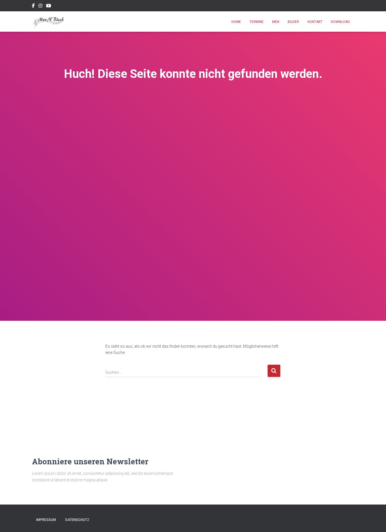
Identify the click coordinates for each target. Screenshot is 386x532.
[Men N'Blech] (48, 21)
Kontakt (314, 22)
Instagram (40, 6)
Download (340, 22)
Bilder (293, 22)
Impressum (46, 520)
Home (236, 22)
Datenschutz (77, 520)
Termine (257, 22)
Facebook (33, 6)
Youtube (48, 6)
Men (275, 22)
